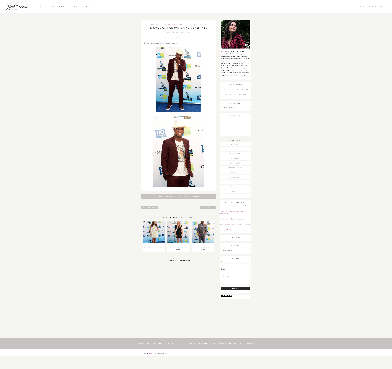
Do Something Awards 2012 (176, 24)
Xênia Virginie (225, 51)
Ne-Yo (192, 24)
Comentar (196, 196)
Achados (235, 144)
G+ (180, 196)
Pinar (187, 196)
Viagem (235, 191)
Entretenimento (235, 167)
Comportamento (235, 153)
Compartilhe (170, 196)
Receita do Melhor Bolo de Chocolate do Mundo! (235, 224)
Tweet (160, 196)
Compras (235, 158)
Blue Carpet (157, 24)
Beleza (235, 149)
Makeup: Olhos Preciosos (228, 230)
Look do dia (235, 172)
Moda (235, 182)
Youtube (235, 196)
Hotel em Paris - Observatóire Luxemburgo (233, 219)
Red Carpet (201, 24)
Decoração (235, 163)
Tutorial (235, 186)
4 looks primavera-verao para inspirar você (233, 206)
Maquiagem (235, 177)
